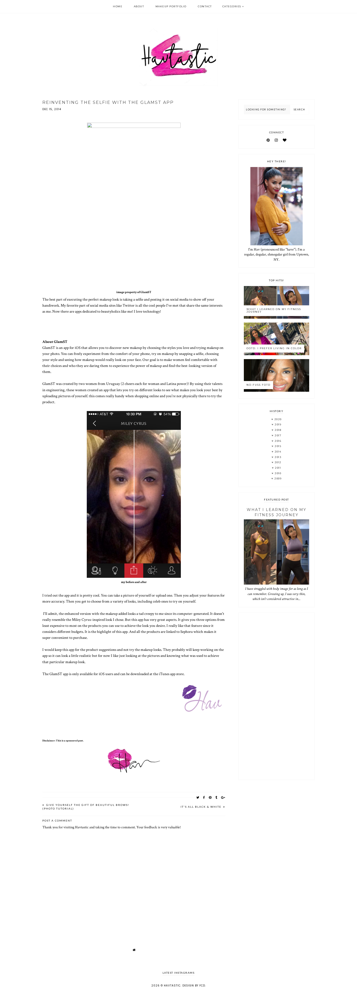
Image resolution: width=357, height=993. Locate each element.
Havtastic (172, 986)
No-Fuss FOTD (258, 384)
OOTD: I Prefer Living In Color (274, 348)
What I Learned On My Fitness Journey (273, 310)
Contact (205, 6)
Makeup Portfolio (171, 6)
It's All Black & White (201, 806)
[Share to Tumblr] (216, 797)
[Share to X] (197, 797)
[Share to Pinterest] (210, 797)
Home (117, 6)
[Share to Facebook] (204, 797)
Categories (231, 6)
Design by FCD (193, 986)
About (139, 6)
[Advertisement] (276, 696)
